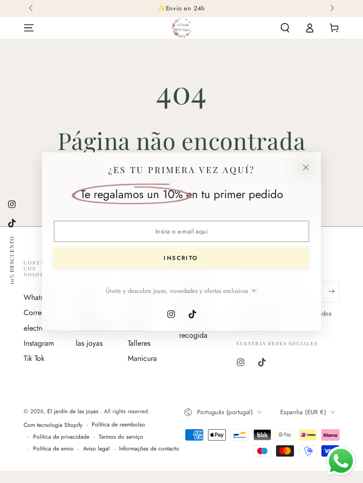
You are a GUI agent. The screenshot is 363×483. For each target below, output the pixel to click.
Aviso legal (96, 449)
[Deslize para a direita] (331, 8)
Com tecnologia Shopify (53, 425)
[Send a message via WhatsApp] (341, 461)
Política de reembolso (118, 425)
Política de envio (53, 449)
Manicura (142, 358)
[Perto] (305, 167)
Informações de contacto (149, 449)
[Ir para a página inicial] (181, 28)
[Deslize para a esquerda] (32, 8)
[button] (285, 27)
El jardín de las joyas (73, 411)
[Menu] (29, 27)
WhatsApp (40, 297)
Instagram (39, 343)
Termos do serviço (121, 437)
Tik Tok (34, 358)
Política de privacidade (61, 437)
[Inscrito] (333, 291)
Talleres (139, 343)
